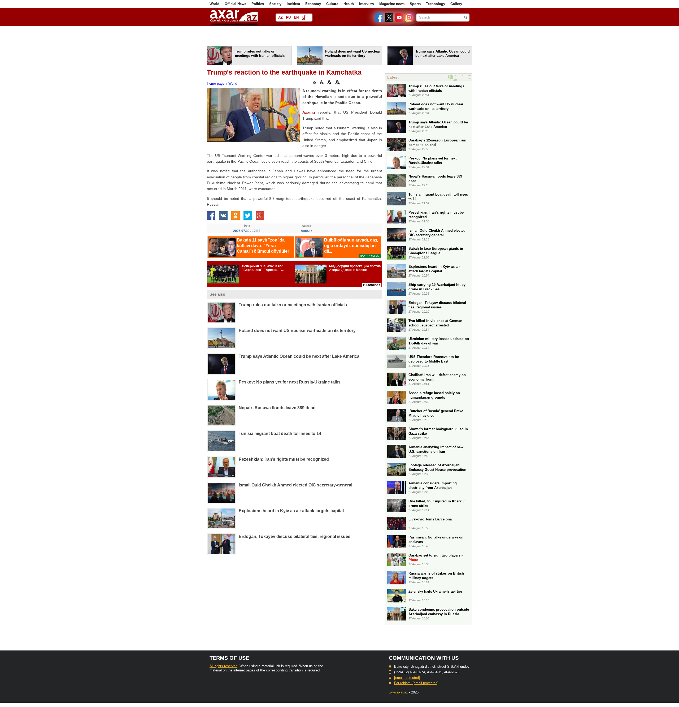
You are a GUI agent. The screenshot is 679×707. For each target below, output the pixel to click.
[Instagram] (409, 21)
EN (296, 17)
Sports (415, 4)
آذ (303, 18)
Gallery (456, 4)
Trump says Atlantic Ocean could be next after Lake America (299, 356)
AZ (280, 17)
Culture (332, 4)
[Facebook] (379, 21)
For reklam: (416, 683)
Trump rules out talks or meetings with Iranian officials (293, 305)
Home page (215, 83)
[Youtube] (399, 21)
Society (275, 4)
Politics (257, 4)
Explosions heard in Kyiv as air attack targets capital (291, 510)
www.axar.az (398, 692)
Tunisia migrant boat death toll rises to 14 (280, 433)
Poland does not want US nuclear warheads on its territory (297, 330)
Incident (293, 4)
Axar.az (308, 112)
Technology (435, 4)
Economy (313, 4)
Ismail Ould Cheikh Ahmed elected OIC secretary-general (295, 485)
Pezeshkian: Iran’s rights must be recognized (284, 459)
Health (348, 4)
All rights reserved (223, 666)
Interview (366, 4)
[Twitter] (389, 21)
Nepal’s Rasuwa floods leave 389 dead (277, 408)
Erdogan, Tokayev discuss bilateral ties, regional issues (294, 536)
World (214, 4)
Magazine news (391, 4)
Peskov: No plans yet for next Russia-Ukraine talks (290, 382)
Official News (235, 4)
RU (288, 17)
